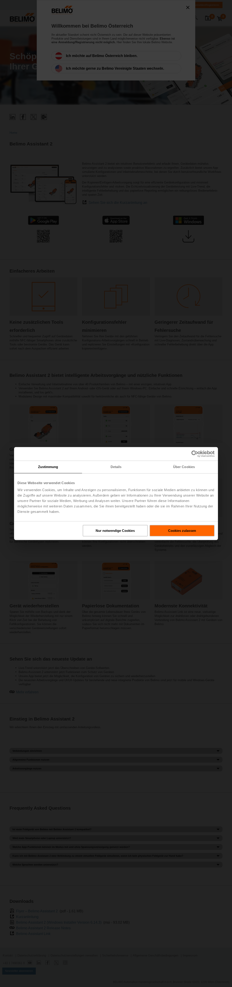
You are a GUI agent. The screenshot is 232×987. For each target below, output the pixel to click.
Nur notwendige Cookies (115, 531)
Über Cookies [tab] (184, 467)
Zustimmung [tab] (48, 467)
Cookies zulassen (182, 531)
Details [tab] (116, 467)
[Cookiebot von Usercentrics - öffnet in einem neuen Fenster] (195, 453)
